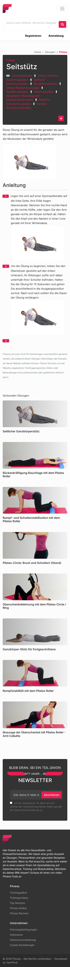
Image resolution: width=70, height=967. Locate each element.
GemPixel (11, 962)
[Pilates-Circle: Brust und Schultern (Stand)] (35, 545)
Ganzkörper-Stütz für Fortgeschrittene (29, 649)
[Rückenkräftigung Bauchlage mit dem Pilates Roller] (35, 455)
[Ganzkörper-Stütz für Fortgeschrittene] (35, 631)
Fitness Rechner (19, 913)
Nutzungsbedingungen (23, 929)
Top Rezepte (17, 902)
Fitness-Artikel (18, 908)
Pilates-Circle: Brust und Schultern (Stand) (32, 563)
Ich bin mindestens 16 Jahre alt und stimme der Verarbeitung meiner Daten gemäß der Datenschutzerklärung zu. (36, 806)
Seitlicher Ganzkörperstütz (21, 431)
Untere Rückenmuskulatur (22, 87)
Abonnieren (51, 795)
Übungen (50, 52)
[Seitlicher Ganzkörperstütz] (35, 413)
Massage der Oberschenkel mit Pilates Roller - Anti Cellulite (34, 734)
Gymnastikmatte (22, 75)
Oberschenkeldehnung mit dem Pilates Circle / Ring (34, 606)
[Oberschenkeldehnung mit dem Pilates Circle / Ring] (35, 586)
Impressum (16, 934)
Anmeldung (56, 35)
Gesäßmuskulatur (17, 91)
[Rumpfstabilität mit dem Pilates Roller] (35, 673)
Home (37, 52)
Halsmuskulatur (44, 91)
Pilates (10, 60)
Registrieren (33, 35)
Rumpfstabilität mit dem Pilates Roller (28, 691)
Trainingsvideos (19, 897)
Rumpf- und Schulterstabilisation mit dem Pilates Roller (31, 519)
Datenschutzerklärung (23, 939)
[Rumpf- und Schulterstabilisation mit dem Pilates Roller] (35, 500)
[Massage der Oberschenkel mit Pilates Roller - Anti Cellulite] (35, 714)
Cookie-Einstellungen (22, 945)
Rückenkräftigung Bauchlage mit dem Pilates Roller (33, 474)
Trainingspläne (18, 892)
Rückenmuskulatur (45, 83)
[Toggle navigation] (62, 8)
